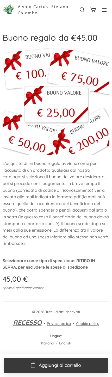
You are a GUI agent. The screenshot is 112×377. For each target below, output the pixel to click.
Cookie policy (87, 323)
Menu (104, 9)
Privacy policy (59, 323)
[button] (82, 9)
